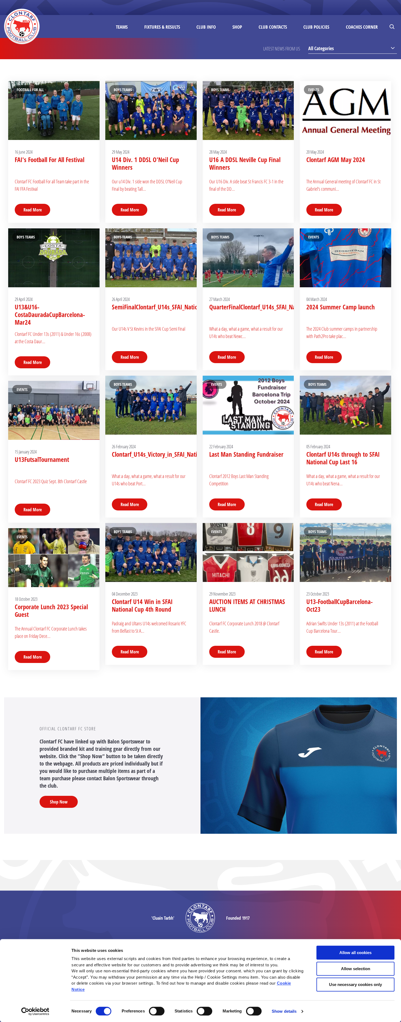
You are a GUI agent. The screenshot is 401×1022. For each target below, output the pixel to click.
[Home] (22, 26)
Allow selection (355, 968)
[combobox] (352, 48)
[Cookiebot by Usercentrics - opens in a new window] (35, 1011)
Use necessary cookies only (355, 984)
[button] (393, 26)
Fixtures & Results (162, 27)
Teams (122, 27)
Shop (237, 27)
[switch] (156, 1011)
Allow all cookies (355, 952)
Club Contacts (273, 27)
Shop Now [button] (59, 802)
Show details (284, 1011)
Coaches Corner (362, 27)
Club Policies (316, 27)
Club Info (206, 27)
